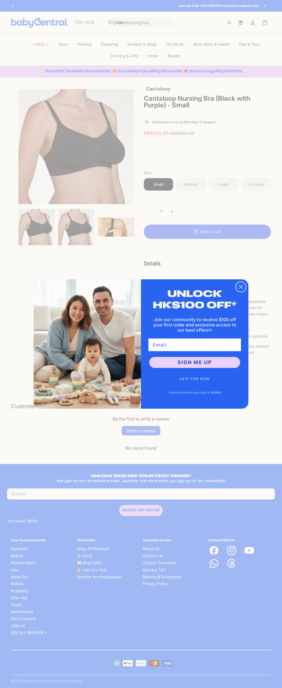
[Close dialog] (241, 287)
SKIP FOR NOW (195, 379)
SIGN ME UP (195, 362)
